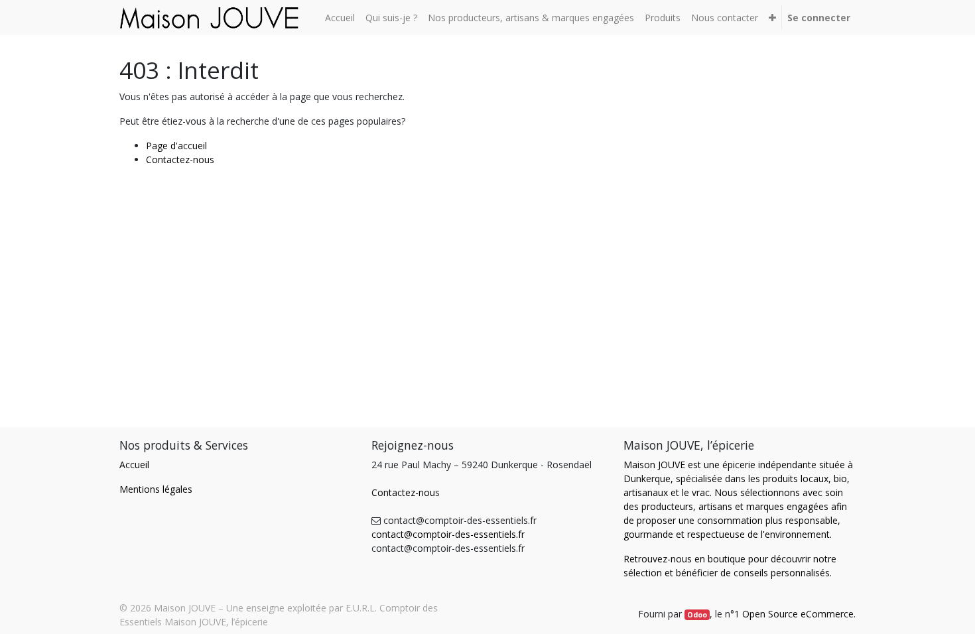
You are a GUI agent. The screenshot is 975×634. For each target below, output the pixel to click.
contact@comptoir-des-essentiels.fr (448, 534)
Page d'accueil (176, 145)
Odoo (697, 614)
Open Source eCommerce (798, 613)
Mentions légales (155, 489)
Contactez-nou (403, 492)
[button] (772, 17)
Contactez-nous (180, 159)
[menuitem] (340, 17)
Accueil (134, 464)
